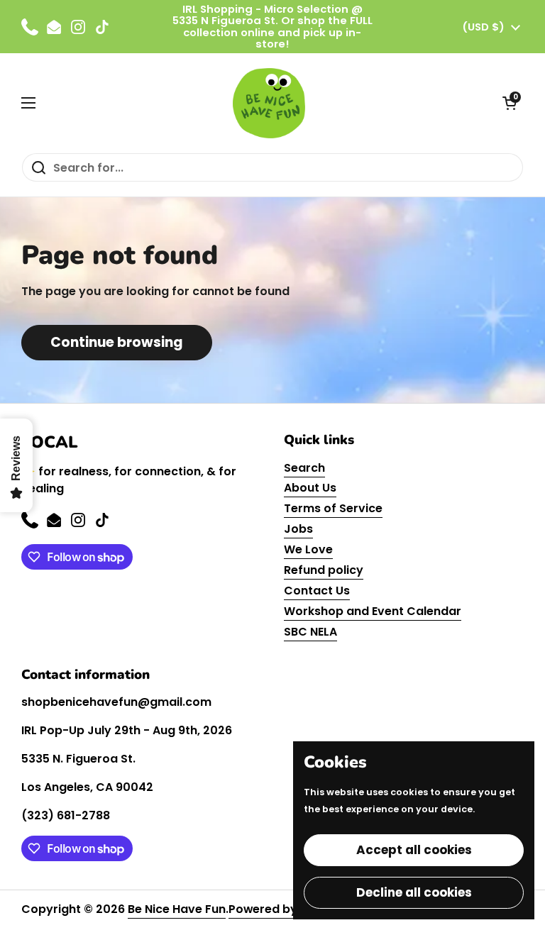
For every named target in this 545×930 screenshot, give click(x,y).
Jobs (298, 529)
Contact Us (317, 590)
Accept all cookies (414, 849)
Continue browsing (116, 342)
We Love (308, 549)
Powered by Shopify (287, 909)
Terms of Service (333, 508)
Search (304, 468)
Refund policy (323, 570)
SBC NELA (310, 632)
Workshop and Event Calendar (372, 611)
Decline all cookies (414, 892)
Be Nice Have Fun (177, 909)
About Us (310, 488)
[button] (509, 103)
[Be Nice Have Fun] (269, 102)
